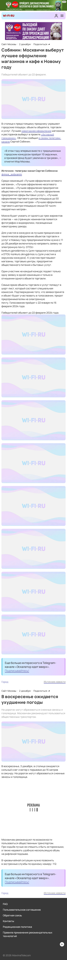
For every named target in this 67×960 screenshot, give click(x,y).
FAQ (5, 904)
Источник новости (55, 681)
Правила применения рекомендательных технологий (27, 934)
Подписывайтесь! (17, 671)
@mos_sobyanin (11, 174)
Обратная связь (12, 915)
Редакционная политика (17, 926)
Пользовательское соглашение (22, 909)
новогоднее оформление (36, 130)
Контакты (8, 921)
